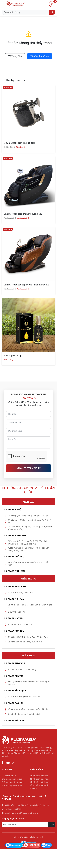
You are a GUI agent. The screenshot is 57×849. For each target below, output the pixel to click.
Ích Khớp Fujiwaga (13, 355)
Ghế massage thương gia (13, 782)
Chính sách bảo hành (39, 782)
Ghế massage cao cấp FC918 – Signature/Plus (26, 284)
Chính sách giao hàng (40, 779)
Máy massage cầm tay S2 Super (19, 142)
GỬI (52, 824)
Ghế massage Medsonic (12, 785)
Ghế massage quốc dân (12, 779)
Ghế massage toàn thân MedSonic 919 (23, 213)
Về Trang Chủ (15, 56)
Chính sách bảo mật (39, 775)
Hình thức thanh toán (39, 785)
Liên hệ (33, 788)
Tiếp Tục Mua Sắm (39, 56)
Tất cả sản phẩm (9, 775)
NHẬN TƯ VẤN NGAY (29, 468)
